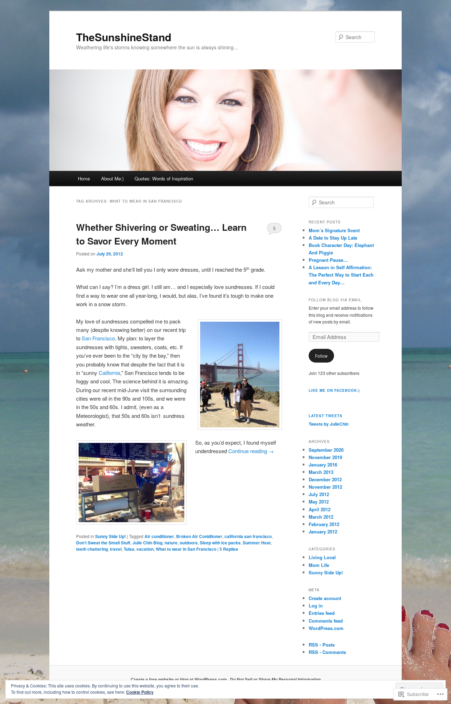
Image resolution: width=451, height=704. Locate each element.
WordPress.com (326, 628)
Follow (321, 356)
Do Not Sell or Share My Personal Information (275, 679)
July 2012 (319, 494)
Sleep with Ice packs (220, 542)
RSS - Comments (327, 652)
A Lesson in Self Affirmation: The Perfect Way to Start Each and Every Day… (341, 274)
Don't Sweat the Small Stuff (103, 542)
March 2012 (321, 516)
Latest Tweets (325, 415)
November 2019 (325, 457)
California (109, 372)
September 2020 (326, 449)
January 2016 (323, 464)
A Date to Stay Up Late (333, 237)
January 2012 (323, 531)
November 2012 (325, 486)
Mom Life (319, 565)
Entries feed (322, 613)
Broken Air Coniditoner (199, 536)
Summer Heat (257, 542)
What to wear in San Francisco (186, 549)
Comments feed (326, 620)
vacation (145, 549)
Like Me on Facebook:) (334, 390)
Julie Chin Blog (147, 542)
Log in (316, 605)
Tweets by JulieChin (328, 424)
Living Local (322, 557)
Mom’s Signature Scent (334, 230)
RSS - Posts (322, 644)
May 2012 (319, 501)
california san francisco (248, 536)
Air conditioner (159, 536)
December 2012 (325, 479)
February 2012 (324, 524)
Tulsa (129, 549)
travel (116, 549)
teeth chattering (92, 549)
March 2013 (321, 472)
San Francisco (98, 338)
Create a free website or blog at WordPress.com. (179, 679)
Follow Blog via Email (335, 299)
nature (171, 542)
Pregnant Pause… (328, 260)
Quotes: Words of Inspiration (164, 178)
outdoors (189, 542)
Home (84, 178)
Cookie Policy (140, 692)
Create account (325, 598)
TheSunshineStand (123, 36)
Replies (229, 549)
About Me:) (112, 178)
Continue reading (251, 451)
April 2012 (319, 509)
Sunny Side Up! (110, 536)
